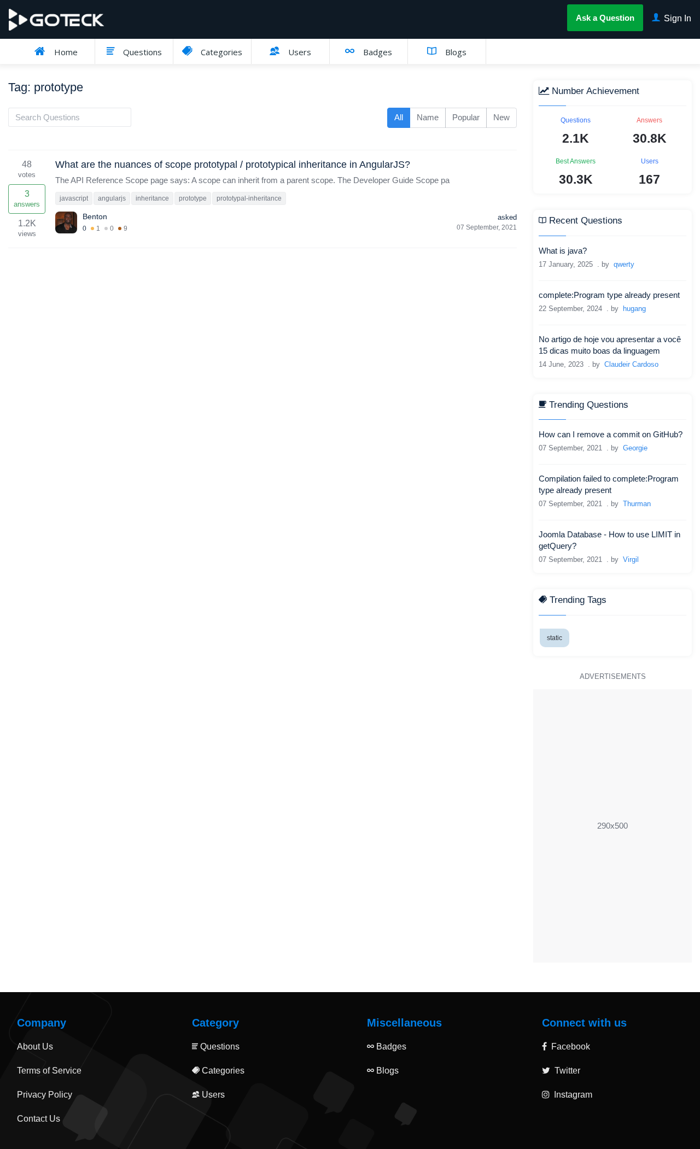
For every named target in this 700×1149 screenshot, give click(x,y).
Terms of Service (49, 1070)
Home (65, 51)
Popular (466, 117)
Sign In (676, 18)
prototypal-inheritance (249, 198)
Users (298, 51)
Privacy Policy (44, 1094)
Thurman (637, 504)
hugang (634, 308)
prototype (193, 198)
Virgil (631, 559)
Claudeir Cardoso (631, 364)
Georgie (635, 448)
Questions (141, 51)
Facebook (569, 1046)
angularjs (112, 198)
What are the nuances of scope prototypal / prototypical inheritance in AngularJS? (232, 164)
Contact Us (38, 1118)
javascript (74, 198)
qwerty (624, 264)
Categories (220, 51)
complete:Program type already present (609, 295)
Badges (376, 51)
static (554, 638)
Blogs (454, 51)
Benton (95, 216)
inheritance (152, 198)
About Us (35, 1046)
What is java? (563, 250)
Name (428, 117)
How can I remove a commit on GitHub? (610, 434)
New (501, 117)
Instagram (572, 1094)
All (398, 117)
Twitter (566, 1070)
